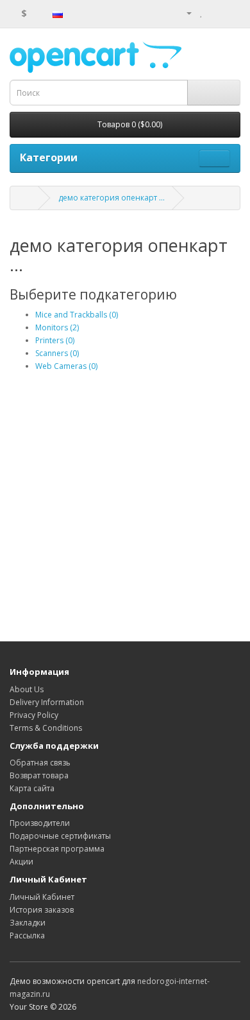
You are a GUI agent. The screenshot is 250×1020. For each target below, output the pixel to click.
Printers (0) (54, 340)
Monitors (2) (57, 327)
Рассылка (27, 935)
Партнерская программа (57, 848)
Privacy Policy (34, 715)
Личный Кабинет (42, 896)
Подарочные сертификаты (60, 835)
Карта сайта (32, 788)
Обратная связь (40, 762)
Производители (40, 823)
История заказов (42, 909)
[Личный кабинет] (184, 12)
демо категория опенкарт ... (111, 197)
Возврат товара (39, 775)
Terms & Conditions (46, 727)
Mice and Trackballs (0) (76, 314)
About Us (27, 689)
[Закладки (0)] (201, 12)
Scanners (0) (57, 353)
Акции (21, 861)
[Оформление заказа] (230, 12)
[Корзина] (215, 12)
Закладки (28, 922)
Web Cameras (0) (66, 366)
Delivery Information (47, 702)
